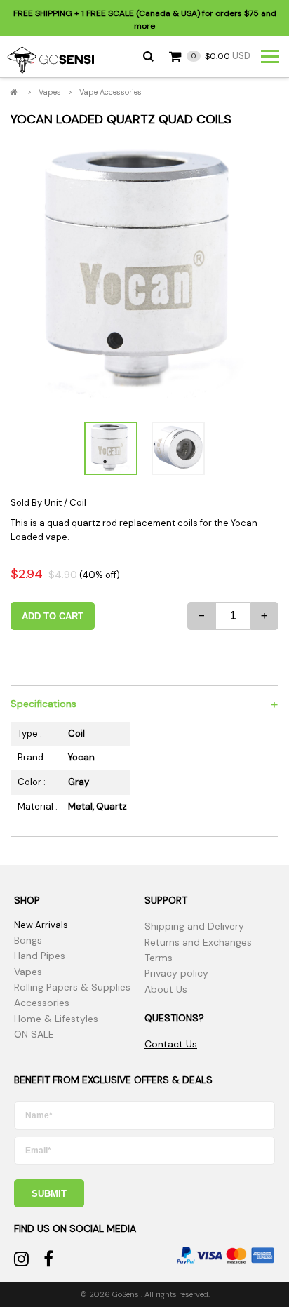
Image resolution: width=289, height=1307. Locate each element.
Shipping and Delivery (194, 926)
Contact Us (170, 1044)
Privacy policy (176, 973)
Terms (158, 957)
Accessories (41, 1002)
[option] (144, 274)
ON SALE (34, 1034)
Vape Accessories (110, 92)
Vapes (50, 92)
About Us (165, 989)
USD (220, 56)
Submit (49, 1193)
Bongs (28, 940)
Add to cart (52, 616)
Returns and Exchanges (198, 942)
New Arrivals (41, 925)
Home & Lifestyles (56, 1018)
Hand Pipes (39, 955)
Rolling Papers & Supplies (72, 987)
